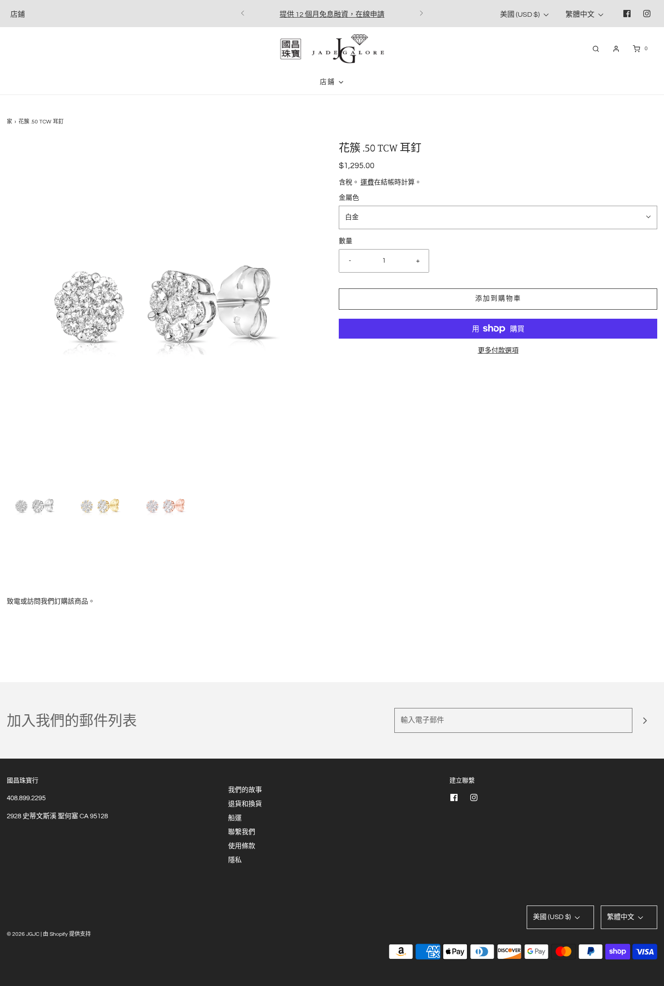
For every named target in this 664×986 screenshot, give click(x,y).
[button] (35, 504)
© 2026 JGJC (23, 934)
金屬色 (349, 197)
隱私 (235, 860)
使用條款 (241, 846)
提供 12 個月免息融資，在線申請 (332, 14)
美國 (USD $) (520, 14)
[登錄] (616, 48)
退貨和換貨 (245, 804)
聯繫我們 (241, 832)
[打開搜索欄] (596, 48)
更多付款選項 (498, 350)
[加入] (644, 720)
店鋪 (17, 14)
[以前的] (243, 14)
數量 (345, 241)
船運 (235, 818)
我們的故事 (245, 790)
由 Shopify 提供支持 (67, 934)
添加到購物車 (498, 298)
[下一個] (421, 14)
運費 (367, 182)
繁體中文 (581, 14)
